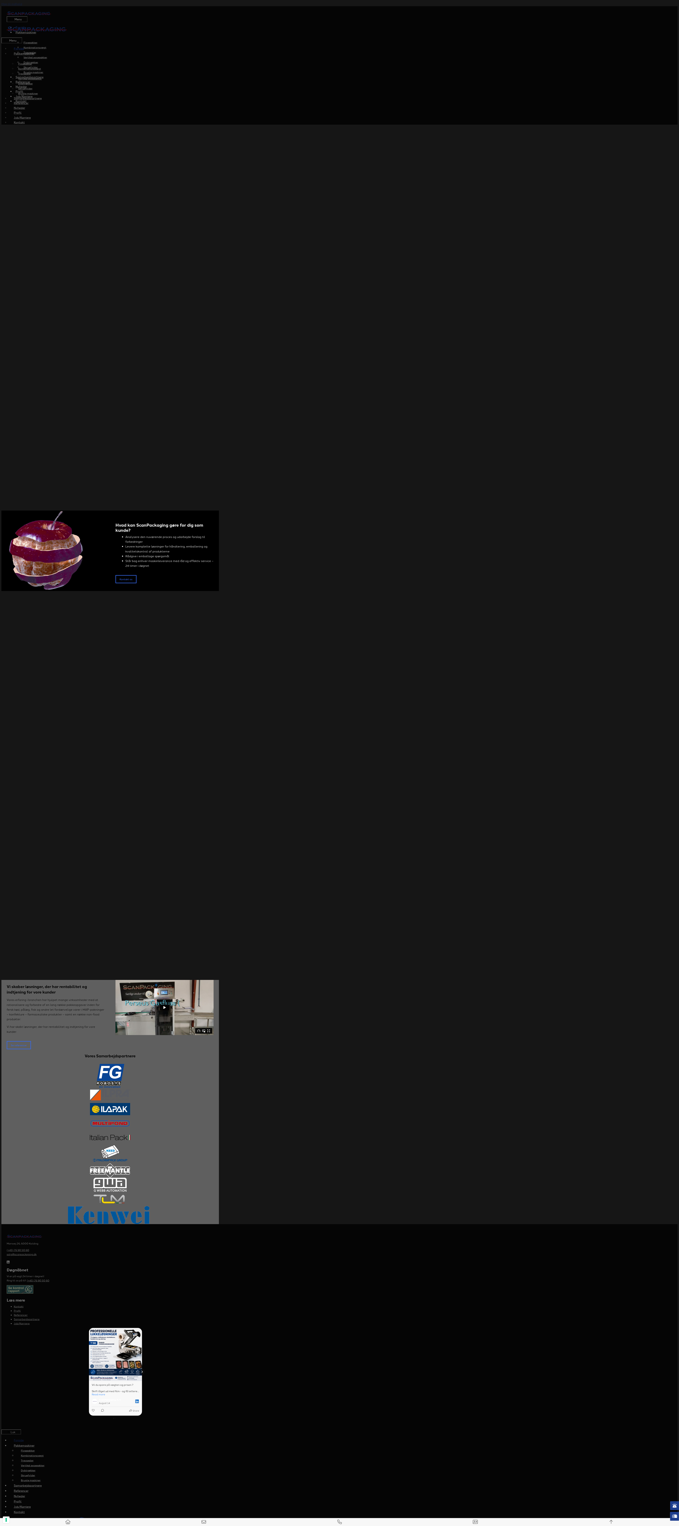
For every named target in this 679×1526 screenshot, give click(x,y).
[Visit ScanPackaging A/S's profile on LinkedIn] (95, 1401)
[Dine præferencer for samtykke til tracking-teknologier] (6, 1519)
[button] (89, 1372)
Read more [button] (98, 1394)
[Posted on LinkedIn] (137, 1401)
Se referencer (19, 1045)
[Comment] (101, 1411)
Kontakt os (126, 579)
